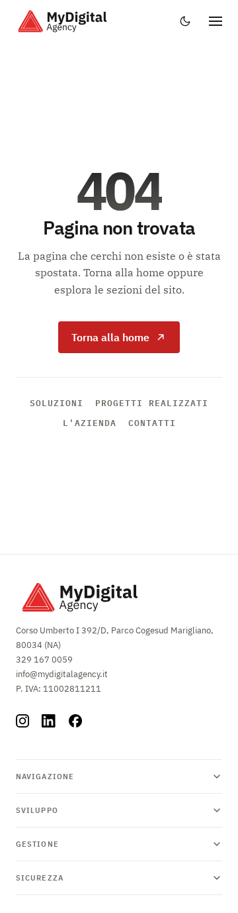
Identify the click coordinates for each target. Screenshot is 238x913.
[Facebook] (75, 721)
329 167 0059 (44, 659)
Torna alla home (110, 337)
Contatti (152, 422)
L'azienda (89, 422)
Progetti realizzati (151, 403)
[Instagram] (22, 721)
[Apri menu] (215, 21)
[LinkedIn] (49, 721)
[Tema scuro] (185, 21)
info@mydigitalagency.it (62, 674)
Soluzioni (56, 403)
